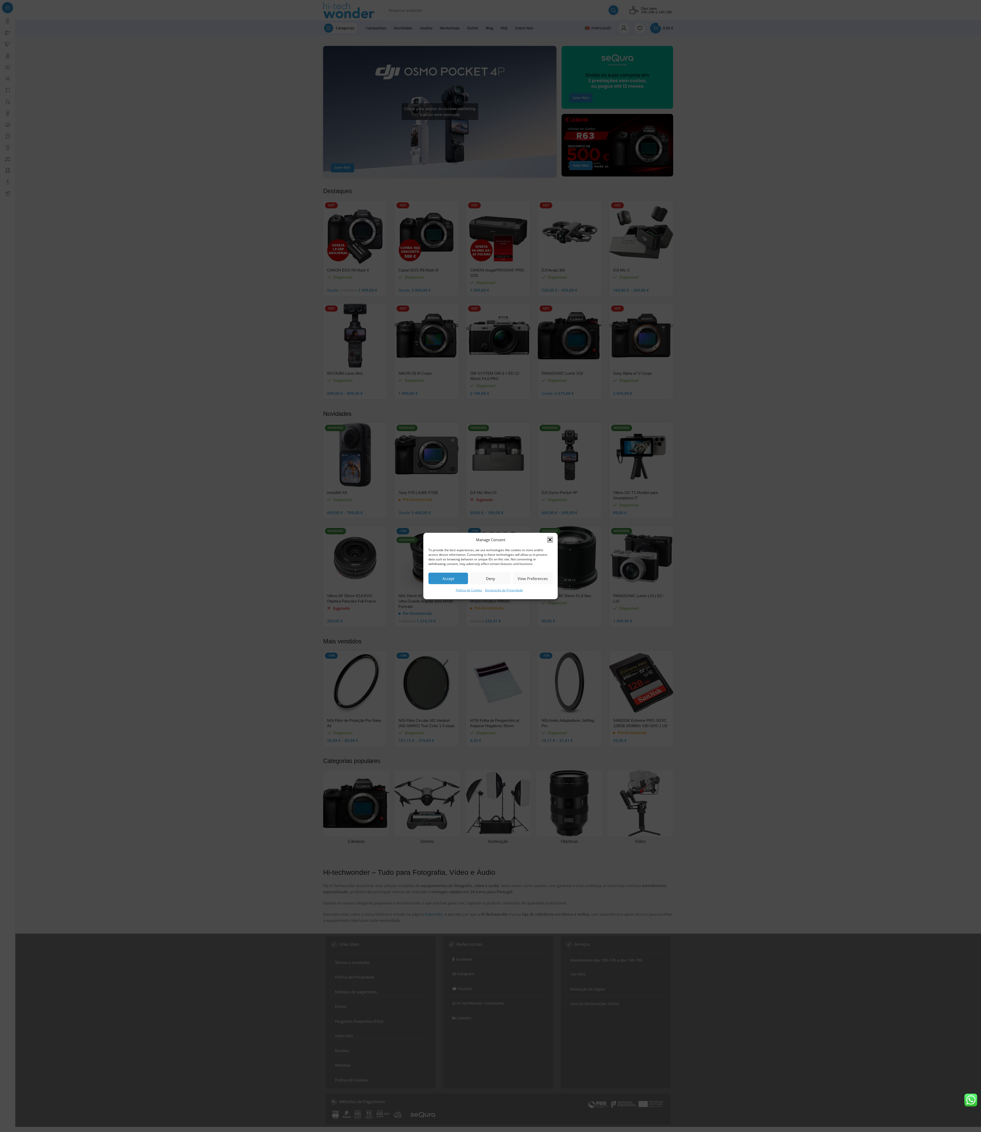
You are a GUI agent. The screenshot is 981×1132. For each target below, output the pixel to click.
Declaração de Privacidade (504, 590)
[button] (550, 539)
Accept (448, 578)
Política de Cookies (469, 590)
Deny (490, 578)
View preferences (533, 578)
